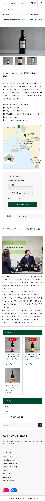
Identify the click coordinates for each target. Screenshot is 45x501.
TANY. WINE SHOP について (11, 463)
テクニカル (22, 216)
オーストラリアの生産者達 (14, 417)
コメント (36, 216)
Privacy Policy (7, 477)
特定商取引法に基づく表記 (10, 480)
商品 (6, 406)
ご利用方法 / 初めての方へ (10, 456)
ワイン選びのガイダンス (10, 460)
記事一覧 (8, 412)
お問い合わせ (6, 474)
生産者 (9, 216)
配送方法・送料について (10, 467)
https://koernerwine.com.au (18, 120)
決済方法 (5, 470)
